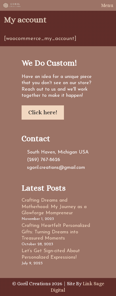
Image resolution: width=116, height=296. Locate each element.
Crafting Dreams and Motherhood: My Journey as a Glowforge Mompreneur (54, 207)
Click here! (42, 112)
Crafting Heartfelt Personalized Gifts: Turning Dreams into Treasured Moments (56, 232)
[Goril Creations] (11, 5)
